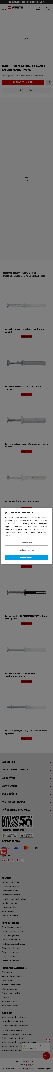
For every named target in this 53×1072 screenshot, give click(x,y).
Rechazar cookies (26, 550)
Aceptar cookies (26, 558)
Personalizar (26, 543)
